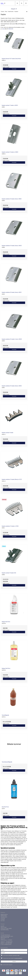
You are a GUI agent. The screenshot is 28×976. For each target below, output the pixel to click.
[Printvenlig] (26, 11)
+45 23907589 (8, 943)
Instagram (10, 964)
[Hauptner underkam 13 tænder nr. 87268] (14, 511)
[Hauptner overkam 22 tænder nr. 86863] (14, 137)
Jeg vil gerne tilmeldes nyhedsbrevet (13, 955)
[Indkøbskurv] (26, 3)
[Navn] (14, 950)
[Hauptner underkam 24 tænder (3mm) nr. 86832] (14, 230)
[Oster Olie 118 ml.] (14, 791)
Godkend (14, 961)
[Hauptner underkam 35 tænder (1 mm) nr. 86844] (14, 324)
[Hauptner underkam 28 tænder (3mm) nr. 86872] (14, 277)
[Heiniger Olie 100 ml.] (14, 606)
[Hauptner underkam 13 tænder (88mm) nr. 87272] (14, 464)
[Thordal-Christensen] (3, 3)
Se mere (3, 920)
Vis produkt (14, 68)
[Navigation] (17, 3)
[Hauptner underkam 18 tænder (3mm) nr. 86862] (14, 183)
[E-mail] (14, 952)
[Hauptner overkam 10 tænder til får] (14, 557)
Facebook (4, 964)
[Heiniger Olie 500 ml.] (14, 653)
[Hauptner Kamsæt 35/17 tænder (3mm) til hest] (14, 43)
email (3, 28)
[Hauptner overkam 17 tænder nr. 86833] (14, 90)
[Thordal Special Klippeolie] (14, 747)
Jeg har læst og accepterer (12, 958)
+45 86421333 (9, 941)
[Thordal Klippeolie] (14, 700)
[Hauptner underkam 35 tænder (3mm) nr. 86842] (14, 370)
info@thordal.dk (7, 944)
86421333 (10, 28)
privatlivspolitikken (18, 958)
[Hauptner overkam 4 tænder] (14, 417)
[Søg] (21, 3)
